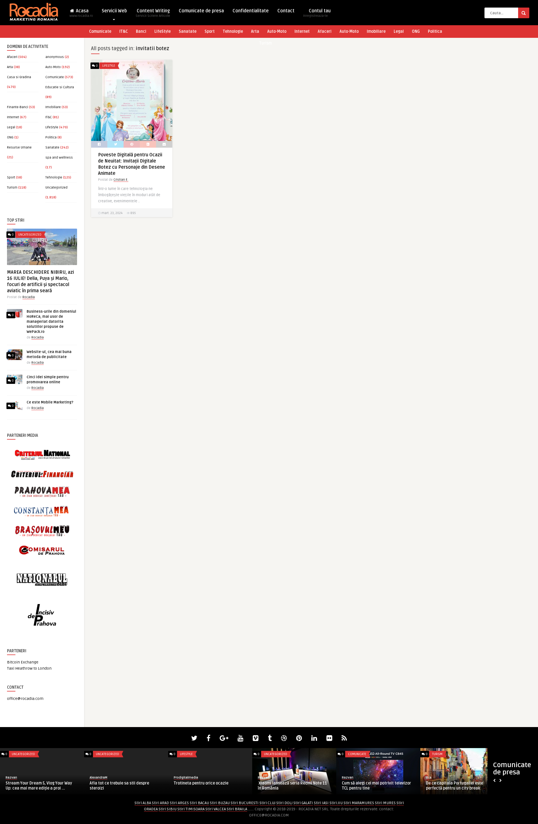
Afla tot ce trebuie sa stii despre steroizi (119, 786)
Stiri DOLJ (284, 802)
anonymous (54, 57)
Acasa (81, 13)
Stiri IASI (321, 802)
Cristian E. (120, 180)
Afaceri (324, 31)
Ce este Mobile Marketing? (50, 402)
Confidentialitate (251, 11)
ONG (416, 31)
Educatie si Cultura (59, 87)
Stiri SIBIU (168, 809)
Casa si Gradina (19, 77)
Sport (210, 31)
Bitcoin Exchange (22, 662)
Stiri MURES (385, 802)
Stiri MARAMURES (359, 802)
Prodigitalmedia (186, 777)
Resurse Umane (19, 147)
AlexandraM (98, 777)
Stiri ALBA (142, 802)
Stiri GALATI (303, 802)
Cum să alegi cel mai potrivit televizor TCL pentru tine (376, 786)
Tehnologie (233, 31)
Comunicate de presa (201, 11)
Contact (285, 11)
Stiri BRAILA (237, 809)
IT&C (123, 31)
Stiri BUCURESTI (245, 802)
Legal (399, 31)
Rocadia (28, 297)
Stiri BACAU (199, 802)
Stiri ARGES (179, 802)
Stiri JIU (336, 802)
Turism (265, 43)
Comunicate (100, 31)
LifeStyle (162, 31)
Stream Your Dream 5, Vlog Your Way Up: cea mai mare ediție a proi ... (39, 786)
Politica (435, 31)
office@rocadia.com (25, 698)
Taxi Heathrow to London (29, 668)
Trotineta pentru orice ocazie (201, 783)
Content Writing (153, 13)
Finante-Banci (17, 107)
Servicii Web (114, 11)
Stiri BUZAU (220, 802)
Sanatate (187, 31)
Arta (255, 31)
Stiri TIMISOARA (191, 809)
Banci (141, 31)
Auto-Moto (276, 31)
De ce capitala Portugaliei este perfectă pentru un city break (454, 786)
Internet (302, 31)
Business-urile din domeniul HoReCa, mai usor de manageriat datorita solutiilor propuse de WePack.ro (51, 321)
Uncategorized (56, 187)
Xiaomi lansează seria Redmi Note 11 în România (292, 786)
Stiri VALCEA (215, 809)
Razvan (11, 777)
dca (429, 777)
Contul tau (317, 13)
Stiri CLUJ (267, 802)
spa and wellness (59, 157)
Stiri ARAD (160, 802)
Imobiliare (376, 31)
